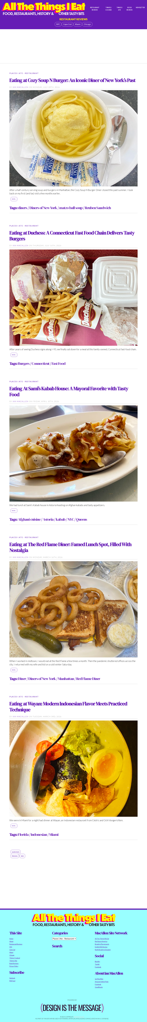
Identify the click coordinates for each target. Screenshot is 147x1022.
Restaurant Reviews (94, 8)
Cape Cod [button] (67, 24)
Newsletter (140, 7)
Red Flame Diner (88, 678)
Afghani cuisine (29, 519)
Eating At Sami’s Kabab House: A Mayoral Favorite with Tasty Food (68, 391)
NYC (71, 519)
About (11, 941)
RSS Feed (12, 981)
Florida (23, 834)
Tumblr (97, 964)
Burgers (23, 363)
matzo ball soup (70, 207)
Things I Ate (119, 8)
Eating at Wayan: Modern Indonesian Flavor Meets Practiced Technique (68, 706)
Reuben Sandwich (98, 207)
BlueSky (97, 961)
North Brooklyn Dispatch (103, 950)
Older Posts (15, 852)
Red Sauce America (101, 941)
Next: (22, 856)
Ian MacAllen (20, 87)
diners (22, 207)
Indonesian (39, 834)
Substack (12, 978)
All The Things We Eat (102, 939)
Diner (22, 678)
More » (14, 199)
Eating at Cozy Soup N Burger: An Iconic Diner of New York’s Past (72, 80)
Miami (53, 834)
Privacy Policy (13, 966)
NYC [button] (58, 24)
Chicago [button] (87, 24)
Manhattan (66, 678)
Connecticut (40, 363)
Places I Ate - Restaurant (24, 73)
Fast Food (58, 363)
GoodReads (99, 987)
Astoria (48, 519)
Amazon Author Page (101, 982)
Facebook (98, 967)
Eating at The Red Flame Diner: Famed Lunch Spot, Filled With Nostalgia (70, 547)
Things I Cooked (108, 8)
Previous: (15, 856)
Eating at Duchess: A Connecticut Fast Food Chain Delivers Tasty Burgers (71, 235)
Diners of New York (43, 207)
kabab (60, 519)
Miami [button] (77, 24)
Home (11, 939)
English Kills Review (101, 947)
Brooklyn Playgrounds (102, 944)
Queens (81, 519)
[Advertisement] (73, 45)
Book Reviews (129, 8)
